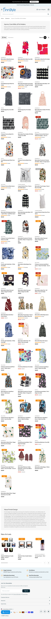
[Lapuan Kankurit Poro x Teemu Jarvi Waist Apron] (25, 175)
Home (2, 18)
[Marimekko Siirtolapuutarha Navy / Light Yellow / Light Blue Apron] (8, 201)
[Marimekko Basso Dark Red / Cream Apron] (8, 303)
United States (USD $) (7, 609)
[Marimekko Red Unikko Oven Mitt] (25, 48)
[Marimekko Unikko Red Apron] (8, 48)
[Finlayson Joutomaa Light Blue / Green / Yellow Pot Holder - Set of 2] (42, 253)
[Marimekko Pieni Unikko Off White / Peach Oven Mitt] (25, 123)
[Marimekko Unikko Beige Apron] (42, 303)
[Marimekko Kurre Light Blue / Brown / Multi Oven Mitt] (42, 406)
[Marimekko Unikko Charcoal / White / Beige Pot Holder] (8, 279)
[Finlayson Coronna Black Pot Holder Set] (8, 123)
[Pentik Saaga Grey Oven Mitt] (8, 98)
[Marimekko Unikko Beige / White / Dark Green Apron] (42, 456)
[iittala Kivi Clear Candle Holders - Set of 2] (25, 544)
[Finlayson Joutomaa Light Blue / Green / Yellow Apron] (8, 355)
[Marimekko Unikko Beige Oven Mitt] (25, 253)
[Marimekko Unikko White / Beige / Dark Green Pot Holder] (8, 431)
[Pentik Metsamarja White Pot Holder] (8, 72)
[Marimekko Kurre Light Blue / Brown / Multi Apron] (8, 380)
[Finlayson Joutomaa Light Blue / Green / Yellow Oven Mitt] (42, 355)
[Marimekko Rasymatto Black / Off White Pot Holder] (42, 72)
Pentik (2, 108)
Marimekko (3, 57)
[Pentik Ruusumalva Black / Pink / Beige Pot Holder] (25, 431)
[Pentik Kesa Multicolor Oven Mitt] (42, 431)
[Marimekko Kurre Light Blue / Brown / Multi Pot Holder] (25, 406)
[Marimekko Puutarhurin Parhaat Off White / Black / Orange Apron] (42, 149)
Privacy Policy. (25, 594)
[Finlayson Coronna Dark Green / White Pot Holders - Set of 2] (42, 123)
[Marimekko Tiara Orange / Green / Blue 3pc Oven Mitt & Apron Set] (25, 303)
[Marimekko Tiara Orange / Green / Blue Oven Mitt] (42, 175)
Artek (44, 514)
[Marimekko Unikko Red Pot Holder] (42, 48)
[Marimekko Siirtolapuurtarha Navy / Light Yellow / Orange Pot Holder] (25, 72)
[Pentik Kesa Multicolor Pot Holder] (25, 355)
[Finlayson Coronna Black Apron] (8, 175)
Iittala (41, 514)
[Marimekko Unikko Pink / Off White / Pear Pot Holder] (42, 279)
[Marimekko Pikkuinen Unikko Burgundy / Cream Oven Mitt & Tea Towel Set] (25, 456)
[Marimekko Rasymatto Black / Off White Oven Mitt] (25, 201)
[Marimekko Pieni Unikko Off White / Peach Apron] (42, 98)
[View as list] (48, 37)
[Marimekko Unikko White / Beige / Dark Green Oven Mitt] (8, 482)
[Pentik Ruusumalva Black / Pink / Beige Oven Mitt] (42, 380)
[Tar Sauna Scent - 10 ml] (42, 544)
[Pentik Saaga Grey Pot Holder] (25, 98)
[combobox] (25, 14)
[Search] (48, 14)
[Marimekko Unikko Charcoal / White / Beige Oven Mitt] (25, 279)
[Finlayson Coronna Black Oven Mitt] (25, 149)
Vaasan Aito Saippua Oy (40, 554)
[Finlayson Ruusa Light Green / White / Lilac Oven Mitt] (8, 406)
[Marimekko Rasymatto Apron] (42, 329)
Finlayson (3, 132)
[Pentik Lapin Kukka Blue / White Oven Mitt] (8, 329)
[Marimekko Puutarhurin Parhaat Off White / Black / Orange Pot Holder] (25, 380)
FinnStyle (6, 615)
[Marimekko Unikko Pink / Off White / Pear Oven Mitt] (25, 329)
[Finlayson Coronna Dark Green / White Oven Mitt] (8, 227)
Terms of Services (16, 594)
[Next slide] (48, 562)
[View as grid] (45, 37)
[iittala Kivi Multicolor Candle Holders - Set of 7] (8, 544)
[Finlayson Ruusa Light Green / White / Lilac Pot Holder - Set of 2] (8, 456)
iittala (2, 554)
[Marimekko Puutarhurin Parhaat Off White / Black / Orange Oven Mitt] (25, 227)
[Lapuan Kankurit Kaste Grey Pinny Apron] (42, 201)
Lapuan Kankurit (21, 184)
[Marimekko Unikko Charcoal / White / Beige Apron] (42, 227)
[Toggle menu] (1, 9)
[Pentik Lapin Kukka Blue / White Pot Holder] (8, 253)
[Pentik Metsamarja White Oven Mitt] (8, 149)
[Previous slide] (44, 562)
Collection (7, 18)
